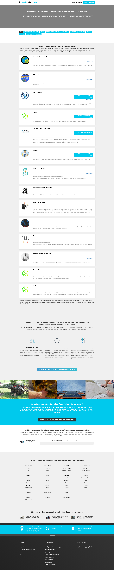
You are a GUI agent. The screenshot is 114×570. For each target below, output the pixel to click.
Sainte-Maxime (66, 497)
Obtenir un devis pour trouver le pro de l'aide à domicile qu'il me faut (57, 369)
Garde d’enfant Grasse (49, 557)
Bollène (28, 480)
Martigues (66, 480)
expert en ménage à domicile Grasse (52, 554)
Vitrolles (85, 490)
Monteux (66, 487)
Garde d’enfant (73, 31)
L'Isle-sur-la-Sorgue (67, 468)
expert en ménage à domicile (52, 31)
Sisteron (86, 475)
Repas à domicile (30, 34)
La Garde (47, 490)
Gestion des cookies (24, 552)
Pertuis (66, 494)
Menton (66, 482)
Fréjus (47, 475)
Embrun (47, 470)
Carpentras (28, 492)
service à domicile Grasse (50, 549)
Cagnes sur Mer (28, 487)
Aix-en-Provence (28, 465)
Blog (21, 554)
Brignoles (28, 485)
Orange (66, 492)
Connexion (79, 2)
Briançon (28, 482)
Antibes (28, 468)
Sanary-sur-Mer (85, 473)
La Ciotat (47, 485)
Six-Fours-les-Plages (85, 477)
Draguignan (47, 468)
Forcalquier (47, 473)
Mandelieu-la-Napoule (66, 470)
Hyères (47, 480)
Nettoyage (22, 34)
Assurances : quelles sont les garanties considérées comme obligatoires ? (32, 517)
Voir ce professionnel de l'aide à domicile (85, 96)
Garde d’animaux (64, 31)
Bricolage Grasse (48, 552)
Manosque (66, 473)
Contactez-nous (23, 556)
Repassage (38, 34)
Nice (66, 490)
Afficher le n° (90, 61)
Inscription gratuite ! (89, 2)
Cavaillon (28, 497)
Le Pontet (67, 465)
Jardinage (89, 31)
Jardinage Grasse (48, 560)
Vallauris (86, 485)
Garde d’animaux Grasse (50, 556)
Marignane (66, 475)
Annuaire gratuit (23, 546)
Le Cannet (47, 497)
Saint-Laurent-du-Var (85, 465)
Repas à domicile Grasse (50, 564)
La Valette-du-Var (47, 494)
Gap (47, 477)
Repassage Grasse (49, 565)
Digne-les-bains (47, 465)
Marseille (66, 477)
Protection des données (24, 551)
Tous (21, 31)
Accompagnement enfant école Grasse (52, 551)
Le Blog (73, 2)
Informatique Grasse (49, 559)
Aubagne (28, 475)
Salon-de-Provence (86, 470)
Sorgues (85, 480)
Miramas (66, 485)
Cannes (28, 490)
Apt (28, 470)
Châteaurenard (28, 499)
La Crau (47, 487)
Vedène (85, 487)
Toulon (85, 482)
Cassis (28, 494)
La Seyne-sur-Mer (47, 492)
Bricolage (42, 31)
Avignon (28, 477)
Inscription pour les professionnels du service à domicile (57, 419)
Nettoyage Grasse (48, 562)
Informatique (82, 31)
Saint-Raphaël (86, 468)
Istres (47, 482)
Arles (28, 473)
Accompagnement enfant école (31, 31)
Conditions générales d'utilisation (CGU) (27, 549)
